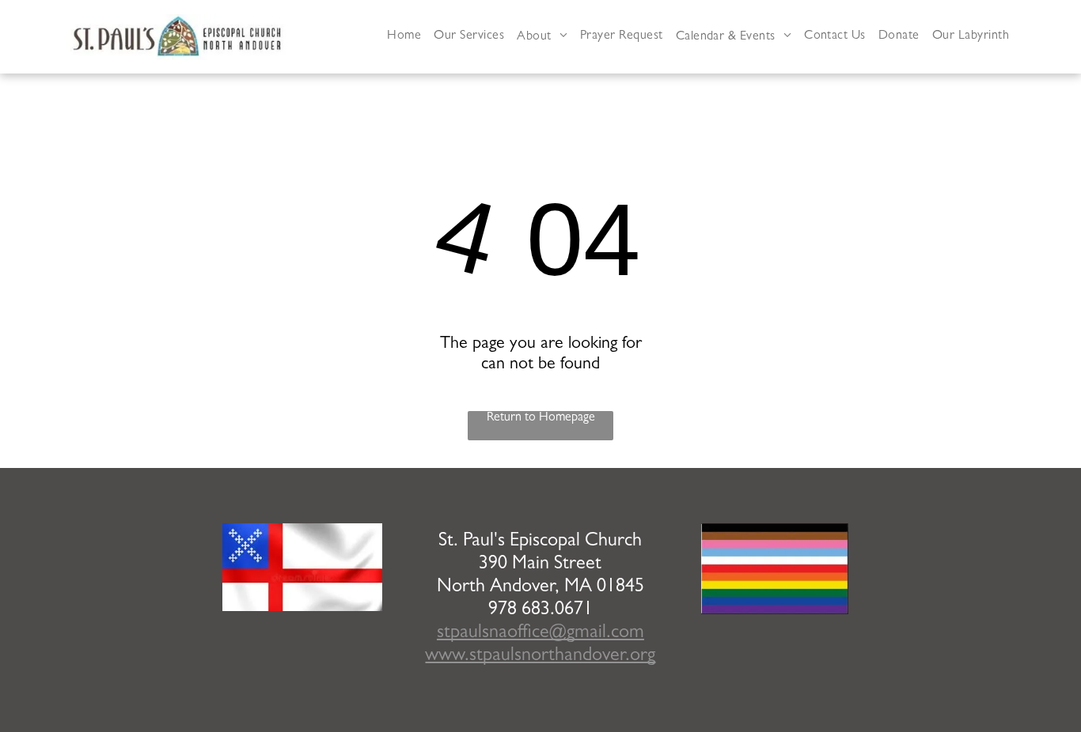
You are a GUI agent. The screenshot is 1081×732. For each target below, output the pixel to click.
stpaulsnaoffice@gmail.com (540, 633)
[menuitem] (404, 37)
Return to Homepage (541, 418)
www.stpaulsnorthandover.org (540, 656)
